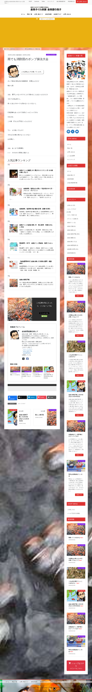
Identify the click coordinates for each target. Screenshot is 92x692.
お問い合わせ (83, 1)
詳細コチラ (79, 295)
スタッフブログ (51, 54)
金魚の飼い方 (71, 175)
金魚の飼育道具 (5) (72, 245)
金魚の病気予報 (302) (73, 234)
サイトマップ (51, 1)
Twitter (43, 1)
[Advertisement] (46, 33)
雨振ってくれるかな (15, 374)
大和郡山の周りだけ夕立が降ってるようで (26, 376)
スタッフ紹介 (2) (72, 215)
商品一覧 (69, 148)
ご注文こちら (71, 509)
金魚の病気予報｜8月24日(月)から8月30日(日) (48, 376)
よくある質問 (71, 155)
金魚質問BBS (27, 353)
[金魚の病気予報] (12, 413)
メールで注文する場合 (73, 513)
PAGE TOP (88, 669)
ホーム (69, 144)
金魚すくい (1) (71, 222)
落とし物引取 (39, 415)
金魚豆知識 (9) (71, 253)
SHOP (30, 1)
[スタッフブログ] (51, 411)
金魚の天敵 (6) (71, 226)
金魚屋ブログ (43, 681)
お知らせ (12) (71, 205)
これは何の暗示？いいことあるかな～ (37, 375)
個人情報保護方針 (61, 1)
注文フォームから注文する (47, 19)
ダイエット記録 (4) (72, 218)
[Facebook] (27, 358)
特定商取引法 (71, 1)
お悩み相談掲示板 (72, 182)
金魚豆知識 (70, 179)
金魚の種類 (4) (71, 237)
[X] (23, 358)
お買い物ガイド (24, 681)
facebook (36, 1)
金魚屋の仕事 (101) (72, 249)
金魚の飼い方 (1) (72, 241)
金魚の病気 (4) (71, 230)
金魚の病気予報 (27, 351)
